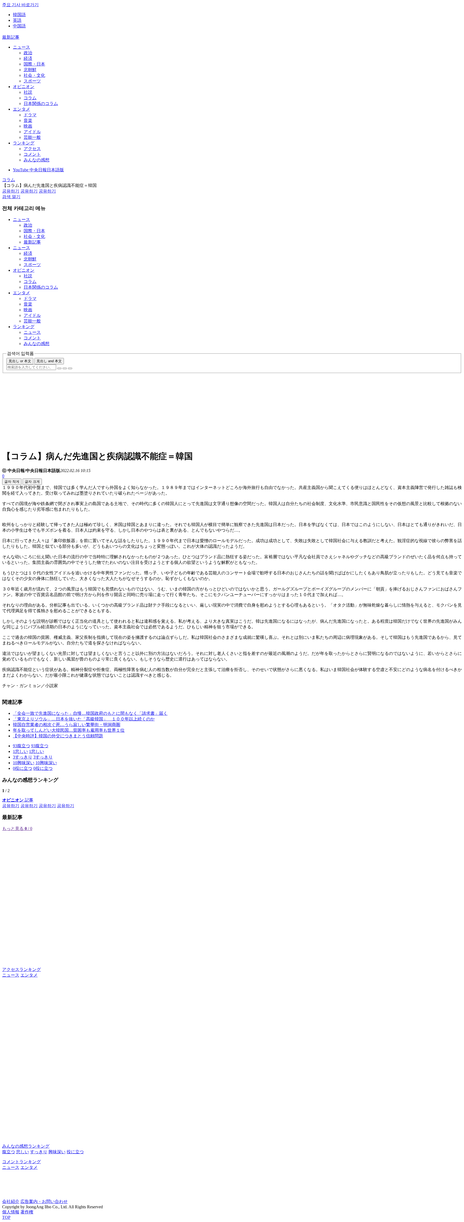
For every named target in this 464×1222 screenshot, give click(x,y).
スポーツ (32, 81)
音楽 (28, 120)
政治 (28, 52)
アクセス (32, 148)
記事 (17, 800)
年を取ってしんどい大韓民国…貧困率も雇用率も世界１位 (69, 730)
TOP (6, 1217)
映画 (28, 126)
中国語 (19, 26)
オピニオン (23, 86)
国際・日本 (34, 64)
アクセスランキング (21, 969)
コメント (32, 154)
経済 (28, 58)
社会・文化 (34, 75)
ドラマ (30, 115)
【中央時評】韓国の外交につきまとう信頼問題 (58, 736)
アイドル (32, 131)
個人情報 (10, 1212)
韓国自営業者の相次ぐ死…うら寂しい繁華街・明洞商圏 (66, 724)
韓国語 (19, 14)
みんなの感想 (36, 160)
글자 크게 (32, 482)
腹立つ (8, 1152)
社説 (28, 92)
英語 (17, 20)
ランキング (23, 143)
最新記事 (10, 37)
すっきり (38, 1152)
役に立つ (75, 1152)
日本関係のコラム (41, 103)
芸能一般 (32, 137)
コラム (30, 98)
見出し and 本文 (49, 361)
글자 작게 (11, 482)
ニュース (21, 47)
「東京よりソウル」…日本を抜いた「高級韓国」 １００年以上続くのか (84, 719)
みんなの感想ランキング (25, 1146)
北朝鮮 (30, 69)
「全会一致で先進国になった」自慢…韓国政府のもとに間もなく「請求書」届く (90, 713)
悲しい (22, 1152)
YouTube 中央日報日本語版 (38, 170)
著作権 (26, 1212)
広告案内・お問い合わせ (44, 1201)
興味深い (57, 1152)
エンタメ (21, 109)
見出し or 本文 (20, 361)
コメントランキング (21, 1161)
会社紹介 (10, 1201)
